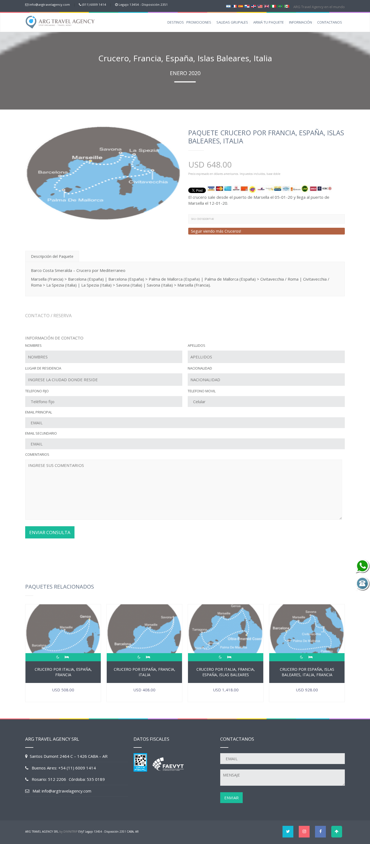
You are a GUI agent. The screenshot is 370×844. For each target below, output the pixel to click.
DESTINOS (175, 22)
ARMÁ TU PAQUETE (268, 22)
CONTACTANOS (329, 22)
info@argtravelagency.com (49, 4)
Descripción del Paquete (52, 256)
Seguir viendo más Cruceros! (216, 231)
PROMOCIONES (198, 22)
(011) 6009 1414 (94, 4)
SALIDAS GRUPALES (232, 22)
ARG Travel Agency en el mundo (319, 6)
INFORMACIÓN (300, 22)
